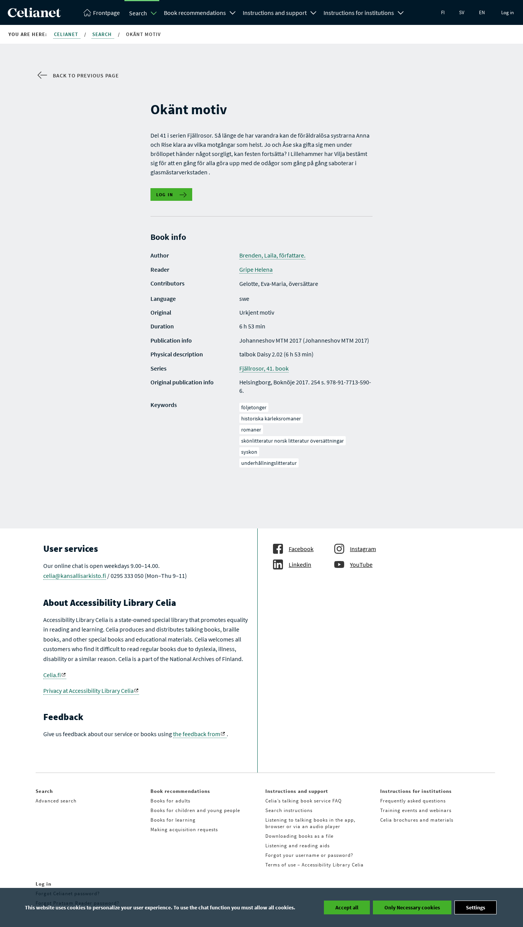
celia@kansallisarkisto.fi (74, 575)
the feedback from (196, 734)
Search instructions (288, 810)
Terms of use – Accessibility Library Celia (314, 864)
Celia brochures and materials (416, 820)
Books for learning (173, 820)
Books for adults (170, 800)
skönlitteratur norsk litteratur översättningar (292, 440)
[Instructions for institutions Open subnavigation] (401, 12)
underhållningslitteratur (269, 462)
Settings (475, 907)
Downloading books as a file (299, 836)
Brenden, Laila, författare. (272, 255)
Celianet (67, 34)
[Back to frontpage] (34, 15)
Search (138, 13)
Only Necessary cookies (412, 907)
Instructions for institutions (359, 12)
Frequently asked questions (413, 800)
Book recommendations (195, 12)
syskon (249, 451)
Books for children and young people (195, 810)
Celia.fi (52, 675)
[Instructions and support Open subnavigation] (313, 12)
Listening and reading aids (297, 845)
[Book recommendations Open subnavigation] (232, 12)
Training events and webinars (415, 810)
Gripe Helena (256, 269)
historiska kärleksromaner (271, 418)
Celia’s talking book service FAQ (303, 800)
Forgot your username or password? (309, 855)
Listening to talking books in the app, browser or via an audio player (310, 823)
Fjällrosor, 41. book (264, 368)
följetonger (253, 407)
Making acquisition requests (184, 829)
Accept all (346, 907)
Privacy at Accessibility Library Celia (88, 690)
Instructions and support (275, 12)
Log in (507, 12)
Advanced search (56, 800)
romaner (251, 429)
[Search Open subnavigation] (154, 13)
